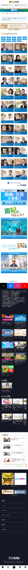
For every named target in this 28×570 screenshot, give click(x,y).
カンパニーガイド (14, 296)
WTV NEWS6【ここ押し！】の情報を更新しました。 (18, 440)
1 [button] (11, 486)
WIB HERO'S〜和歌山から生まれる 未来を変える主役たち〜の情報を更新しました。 (18, 461)
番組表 (3, 568)
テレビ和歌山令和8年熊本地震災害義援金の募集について (14, 464)
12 (16, 183)
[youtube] (24, 285)
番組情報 (8, 568)
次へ (19, 183)
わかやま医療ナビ (14, 294)
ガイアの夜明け (14, 299)
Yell (24, 291)
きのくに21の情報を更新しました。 (18, 447)
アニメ (21, 299)
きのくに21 (19, 291)
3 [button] (14, 486)
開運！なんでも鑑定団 (7, 306)
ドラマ (4, 301)
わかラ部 (12, 291)
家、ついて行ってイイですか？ (8, 304)
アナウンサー (4, 510)
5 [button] (16, 486)
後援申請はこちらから (21, 466)
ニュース (20, 568)
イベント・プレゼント (5, 515)
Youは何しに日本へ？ (21, 301)
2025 (3, 37)
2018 (14, 39)
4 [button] (15, 486)
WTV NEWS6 (20, 18)
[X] (3, 285)
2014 (9, 41)
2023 (14, 37)
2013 (14, 41)
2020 (3, 39)
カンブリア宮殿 (6, 299)
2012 (19, 41)
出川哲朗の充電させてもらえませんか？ (10, 302)
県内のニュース (11, 301)
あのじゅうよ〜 (6, 294)
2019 (9, 39)
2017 (19, 39)
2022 (19, 37)
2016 (25, 39)
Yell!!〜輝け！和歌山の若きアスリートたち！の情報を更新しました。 (18, 454)
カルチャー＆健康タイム (7, 297)
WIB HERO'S (17, 297)
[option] (8, 479)
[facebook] (10, 285)
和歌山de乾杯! (5, 296)
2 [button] (13, 486)
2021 (25, 37)
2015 (3, 41)
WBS (23, 297)
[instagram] (17, 285)
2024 (9, 37)
